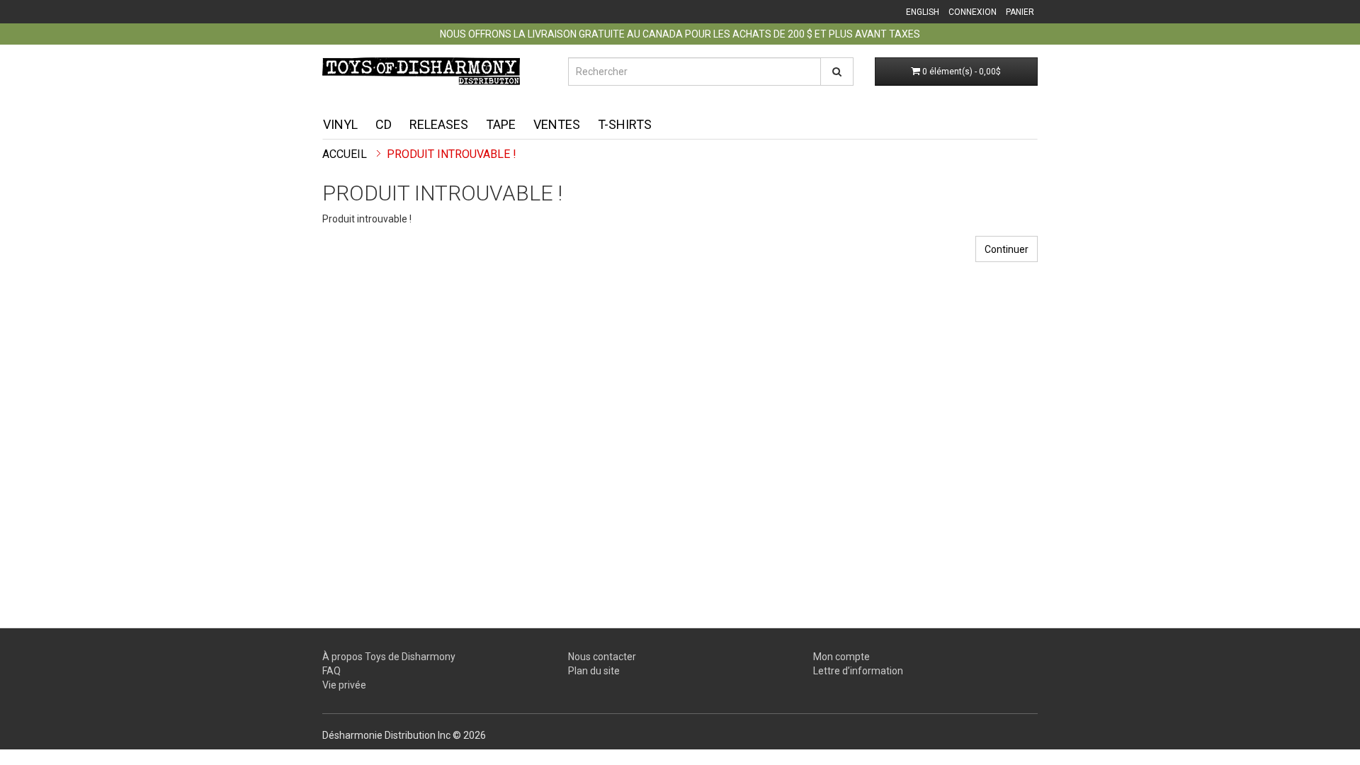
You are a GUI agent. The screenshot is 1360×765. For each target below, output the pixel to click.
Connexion (972, 12)
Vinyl (340, 124)
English (922, 12)
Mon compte (841, 656)
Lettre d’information (858, 670)
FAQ (331, 670)
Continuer (1006, 249)
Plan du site (594, 670)
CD (383, 124)
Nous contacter (602, 656)
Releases (438, 124)
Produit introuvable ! (451, 154)
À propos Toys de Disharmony (388, 656)
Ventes (556, 124)
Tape (501, 124)
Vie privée (344, 685)
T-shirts (625, 124)
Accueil (344, 154)
